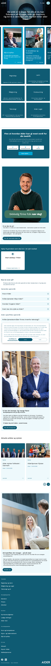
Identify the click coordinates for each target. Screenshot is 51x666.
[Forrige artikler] (44, 484)
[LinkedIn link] (6, 660)
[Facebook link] (2, 660)
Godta (25, 339)
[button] (25, 294)
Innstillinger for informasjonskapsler (13, 339)
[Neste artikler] (48, 484)
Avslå (40, 339)
